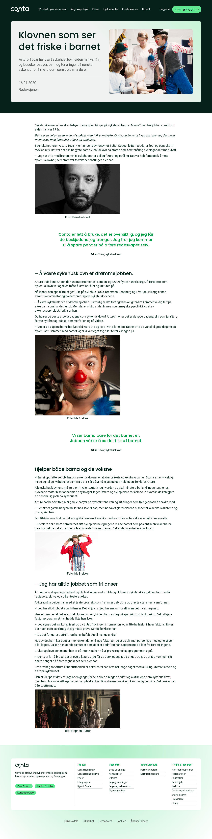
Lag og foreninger (118, 782)
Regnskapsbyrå (79, 9)
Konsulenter (115, 774)
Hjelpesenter (110, 9)
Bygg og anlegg (117, 769)
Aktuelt (146, 9)
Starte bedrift (179, 795)
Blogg (175, 803)
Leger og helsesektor (120, 786)
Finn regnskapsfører (182, 769)
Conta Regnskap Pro (88, 774)
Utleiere (113, 778)
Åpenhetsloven (139, 821)
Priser (95, 9)
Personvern (105, 821)
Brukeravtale (71, 821)
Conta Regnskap (86, 769)
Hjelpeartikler (179, 774)
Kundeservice (130, 9)
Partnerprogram (149, 769)
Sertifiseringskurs (149, 774)
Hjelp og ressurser (182, 764)
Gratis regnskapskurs (183, 790)
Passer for (115, 764)
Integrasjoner (84, 782)
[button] (53, 9)
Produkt (82, 764)
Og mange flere (117, 790)
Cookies (121, 821)
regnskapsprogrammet (130, 650)
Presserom (178, 799)
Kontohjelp (177, 782)
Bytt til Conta (84, 786)
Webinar (176, 786)
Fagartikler (177, 778)
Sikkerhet (88, 821)
